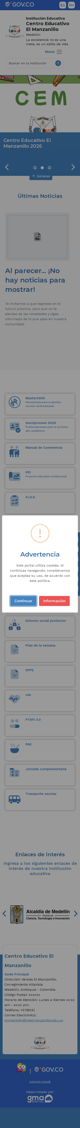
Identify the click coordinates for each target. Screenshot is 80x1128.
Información (54, 601)
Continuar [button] (23, 601)
